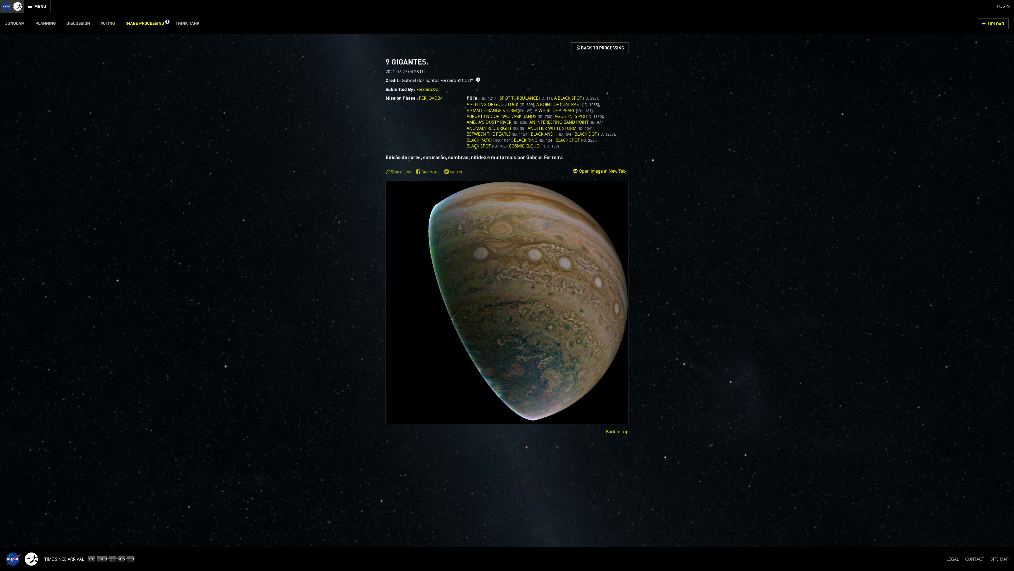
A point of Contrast (567, 104)
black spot (487, 146)
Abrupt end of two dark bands (509, 116)
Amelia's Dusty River (497, 122)
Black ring (533, 140)
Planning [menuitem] (45, 23)
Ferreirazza (427, 89)
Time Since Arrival (64, 559)
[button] (167, 23)
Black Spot (576, 140)
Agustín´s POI (579, 116)
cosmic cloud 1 (534, 146)
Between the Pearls (498, 134)
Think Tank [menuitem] (188, 23)
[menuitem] (37, 6)
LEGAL (952, 558)
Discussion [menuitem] (78, 23)
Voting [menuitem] (108, 23)
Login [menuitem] (1003, 6)
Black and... (551, 134)
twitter (456, 172)
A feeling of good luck (500, 104)
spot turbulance (526, 98)
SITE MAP (999, 559)
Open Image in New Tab (602, 171)
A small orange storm (500, 110)
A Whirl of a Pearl (564, 110)
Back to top (617, 432)
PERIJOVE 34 (431, 98)
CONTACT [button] (974, 559)
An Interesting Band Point (566, 122)
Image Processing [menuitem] (144, 23)
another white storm (561, 128)
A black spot (576, 98)
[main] (507, 285)
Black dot (595, 134)
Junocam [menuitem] (15, 23)
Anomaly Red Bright (496, 128)
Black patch (489, 140)
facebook (430, 172)
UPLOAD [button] (996, 24)
